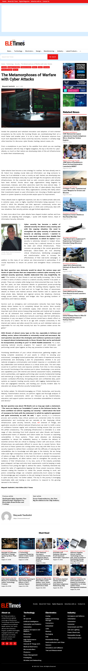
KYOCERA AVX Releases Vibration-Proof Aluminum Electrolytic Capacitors (61, 555)
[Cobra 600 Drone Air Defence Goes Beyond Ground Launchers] (75, 281)
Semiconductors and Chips (77, 551)
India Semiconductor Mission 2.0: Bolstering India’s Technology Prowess (9, 581)
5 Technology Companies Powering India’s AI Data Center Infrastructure (26, 555)
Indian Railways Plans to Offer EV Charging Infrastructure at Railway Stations (74, 318)
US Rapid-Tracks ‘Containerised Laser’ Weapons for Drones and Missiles (74, 191)
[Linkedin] (7, 643)
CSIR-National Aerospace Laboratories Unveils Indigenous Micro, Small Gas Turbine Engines (43, 557)
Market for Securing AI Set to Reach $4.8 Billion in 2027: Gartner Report (27, 581)
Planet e (35, 67)
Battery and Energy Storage (71, 160)
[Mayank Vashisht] (6, 516)
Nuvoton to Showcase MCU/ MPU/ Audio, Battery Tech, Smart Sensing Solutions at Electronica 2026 (43, 582)
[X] (15, 643)
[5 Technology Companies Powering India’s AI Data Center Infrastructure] (27, 543)
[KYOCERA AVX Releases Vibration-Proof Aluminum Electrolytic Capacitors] (61, 543)
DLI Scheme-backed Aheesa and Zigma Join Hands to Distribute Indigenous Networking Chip (60, 582)
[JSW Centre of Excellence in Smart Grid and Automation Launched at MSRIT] (75, 152)
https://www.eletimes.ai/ (21, 518)
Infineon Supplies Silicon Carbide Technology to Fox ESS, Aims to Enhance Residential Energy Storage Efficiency (78, 557)
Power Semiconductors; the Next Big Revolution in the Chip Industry (46, 499)
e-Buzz (40, 67)
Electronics (56, 577)
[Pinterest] (11, 643)
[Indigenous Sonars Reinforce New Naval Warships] (75, 204)
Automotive (66, 314)
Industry (4, 67)
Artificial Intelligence (7, 551)
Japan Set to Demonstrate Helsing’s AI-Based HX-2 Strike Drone (74, 267)
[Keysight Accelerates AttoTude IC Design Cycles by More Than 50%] (10, 543)
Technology (10, 64)
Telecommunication (26, 67)
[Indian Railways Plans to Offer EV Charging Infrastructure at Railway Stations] (75, 305)
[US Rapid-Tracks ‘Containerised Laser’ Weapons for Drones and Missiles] (75, 178)
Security (17, 64)
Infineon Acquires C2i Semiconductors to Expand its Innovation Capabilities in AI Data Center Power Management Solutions (78, 583)
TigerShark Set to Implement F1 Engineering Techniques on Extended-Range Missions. (74, 241)
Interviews (46, 67)
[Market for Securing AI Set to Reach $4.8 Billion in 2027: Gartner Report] (27, 570)
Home (3, 64)
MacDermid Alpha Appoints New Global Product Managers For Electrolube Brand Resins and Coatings (14, 501)
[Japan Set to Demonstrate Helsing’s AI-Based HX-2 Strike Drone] (75, 255)
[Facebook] (3, 643)
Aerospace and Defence (13, 67)
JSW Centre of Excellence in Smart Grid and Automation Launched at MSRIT (72, 164)
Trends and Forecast (7, 70)
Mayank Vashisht (8, 86)
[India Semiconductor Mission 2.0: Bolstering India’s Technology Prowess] (10, 570)
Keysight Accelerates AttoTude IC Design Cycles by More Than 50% (9, 555)
